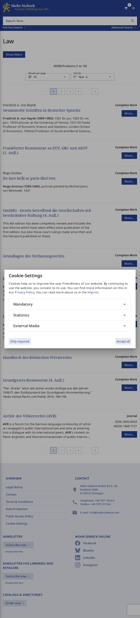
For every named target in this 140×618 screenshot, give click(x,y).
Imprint (93, 292)
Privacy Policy (24, 292)
